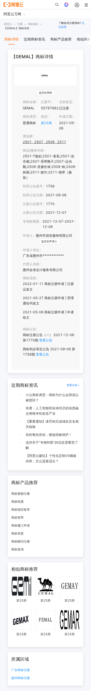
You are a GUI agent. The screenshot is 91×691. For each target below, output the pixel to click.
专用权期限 (31, 221)
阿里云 (8, 24)
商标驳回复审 (20, 509)
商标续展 (17, 501)
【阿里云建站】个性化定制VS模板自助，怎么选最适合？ (51, 458)
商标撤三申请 (20, 525)
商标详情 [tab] (11, 39)
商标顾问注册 (20, 541)
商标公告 (29, 329)
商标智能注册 (20, 493)
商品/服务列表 (33, 150)
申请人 (28, 235)
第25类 (46, 123)
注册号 (46, 102)
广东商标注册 (20, 670)
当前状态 (65, 102)
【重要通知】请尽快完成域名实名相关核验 (52, 424)
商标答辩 (17, 517)
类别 (44, 116)
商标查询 (17, 549)
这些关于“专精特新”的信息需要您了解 (52, 445)
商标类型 (29, 116)
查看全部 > (73, 385)
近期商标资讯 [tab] (34, 39)
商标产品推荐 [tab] (61, 39)
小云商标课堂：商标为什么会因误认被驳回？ (52, 397)
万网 (20, 24)
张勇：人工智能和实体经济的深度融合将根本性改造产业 (52, 411)
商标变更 (17, 533)
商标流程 (29, 278)
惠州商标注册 (20, 678)
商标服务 (33, 24)
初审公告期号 (33, 186)
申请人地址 (31, 250)
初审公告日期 (33, 195)
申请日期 (65, 116)
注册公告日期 (33, 212)
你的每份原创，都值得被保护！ (49, 435)
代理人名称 (31, 264)
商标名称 (29, 102)
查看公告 (45, 340)
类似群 (28, 136)
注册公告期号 (33, 204)
